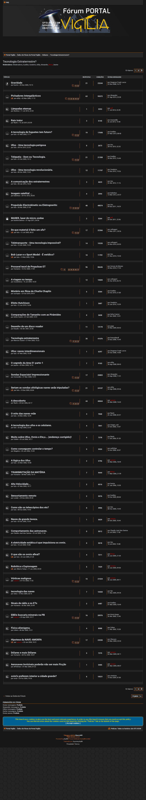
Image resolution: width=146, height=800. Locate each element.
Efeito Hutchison (20, 303)
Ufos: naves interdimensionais (28, 351)
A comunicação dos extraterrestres (30, 181)
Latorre (112, 400)
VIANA (16, 439)
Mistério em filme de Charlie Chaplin (31, 291)
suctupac (17, 293)
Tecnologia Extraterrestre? (19, 61)
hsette (56, 65)
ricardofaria (18, 282)
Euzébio (26, 65)
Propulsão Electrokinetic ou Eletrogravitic (34, 205)
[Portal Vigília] (74, 20)
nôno (15, 594)
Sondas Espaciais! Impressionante (30, 374)
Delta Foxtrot (18, 317)
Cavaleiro (32, 65)
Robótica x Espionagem (24, 566)
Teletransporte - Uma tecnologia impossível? (36, 243)
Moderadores (18, 65)
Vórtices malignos (21, 578)
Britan (51, 65)
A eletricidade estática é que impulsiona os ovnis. (38, 542)
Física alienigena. (20, 628)
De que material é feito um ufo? (28, 230)
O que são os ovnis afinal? (25, 554)
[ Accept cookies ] (73, 723)
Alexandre (44, 65)
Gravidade (16, 82)
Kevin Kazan (114, 614)
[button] (141, 70)
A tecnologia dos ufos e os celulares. (31, 425)
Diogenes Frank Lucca (118, 82)
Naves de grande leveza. (24, 519)
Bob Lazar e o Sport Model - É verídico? (32, 254)
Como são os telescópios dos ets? (30, 507)
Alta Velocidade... (21, 484)
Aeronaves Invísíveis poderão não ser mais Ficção (38, 664)
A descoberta (18, 400)
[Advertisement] (73, 44)
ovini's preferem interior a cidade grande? (34, 676)
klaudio (16, 329)
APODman (17, 667)
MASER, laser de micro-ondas (27, 218)
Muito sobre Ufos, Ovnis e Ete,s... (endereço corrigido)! (41, 437)
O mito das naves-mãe (23, 413)
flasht (16, 123)
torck (15, 678)
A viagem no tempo (21, 279)
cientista (113, 676)
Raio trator (17, 120)
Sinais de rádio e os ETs (24, 603)
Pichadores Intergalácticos (26, 95)
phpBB (66, 739)
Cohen (16, 630)
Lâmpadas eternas (21, 108)
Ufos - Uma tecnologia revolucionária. (32, 170)
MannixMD (79, 735)
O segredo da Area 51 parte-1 (27, 363)
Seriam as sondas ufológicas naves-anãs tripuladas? (40, 387)
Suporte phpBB (78, 741)
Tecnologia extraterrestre (25, 338)
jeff (111, 108)
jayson (16, 365)
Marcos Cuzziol (19, 340)
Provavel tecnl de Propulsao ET (28, 266)
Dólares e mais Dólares (23, 652)
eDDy (38, 65)
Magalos (17, 451)
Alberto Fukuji (22, 569)
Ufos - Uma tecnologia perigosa (28, 145)
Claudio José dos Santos (22, 533)
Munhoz (16, 111)
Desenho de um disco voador (27, 326)
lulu (15, 134)
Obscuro (113, 639)
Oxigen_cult (114, 425)
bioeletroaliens (19, 220)
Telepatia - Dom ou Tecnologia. (28, 157)
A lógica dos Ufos (20, 460)
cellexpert (113, 229)
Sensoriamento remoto (23, 495)
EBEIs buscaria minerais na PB (28, 615)
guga (112, 326)
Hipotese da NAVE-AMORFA (26, 639)
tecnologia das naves (23, 591)
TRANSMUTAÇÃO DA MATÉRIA (28, 472)
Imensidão (114, 120)
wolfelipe (113, 448)
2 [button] (138, 70)
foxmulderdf (114, 338)
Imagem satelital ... (21, 193)
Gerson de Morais (116, 266)
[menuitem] (6, 2)
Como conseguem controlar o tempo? (32, 448)
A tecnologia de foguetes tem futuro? (31, 132)
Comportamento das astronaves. (29, 531)
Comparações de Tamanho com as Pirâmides (36, 314)
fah (111, 591)
